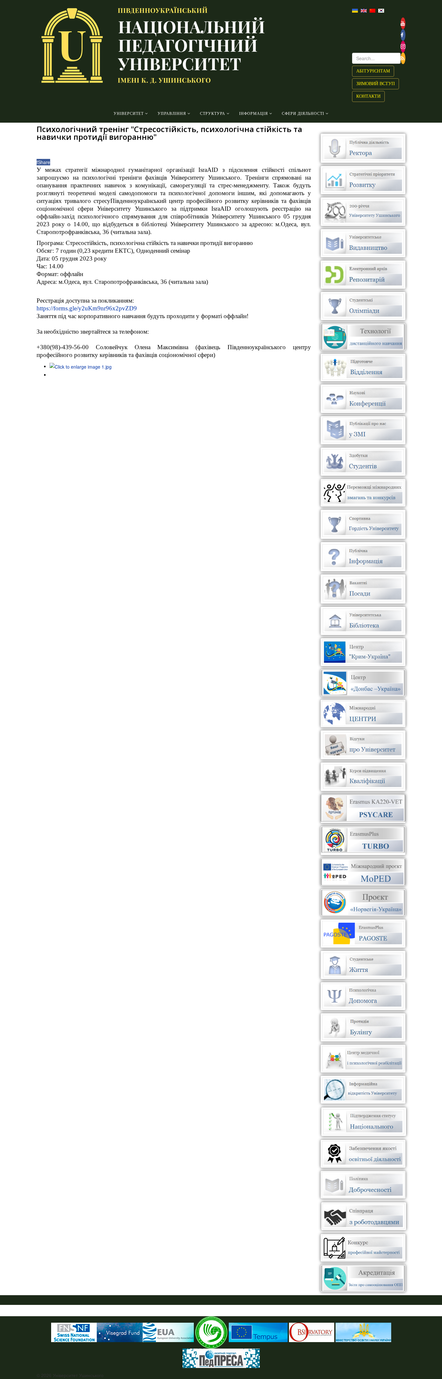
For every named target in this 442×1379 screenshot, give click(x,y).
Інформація (253, 113)
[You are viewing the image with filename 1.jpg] (81, 366)
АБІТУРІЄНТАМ (373, 71)
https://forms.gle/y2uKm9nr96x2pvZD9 (87, 308)
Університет (129, 113)
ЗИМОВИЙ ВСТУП (375, 83)
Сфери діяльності (303, 113)
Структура (212, 113)
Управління (172, 113)
